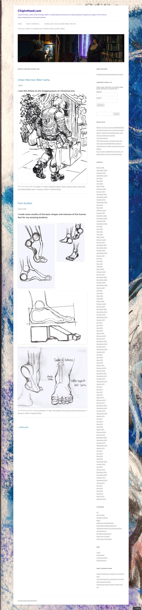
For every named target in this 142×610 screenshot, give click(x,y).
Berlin (38, 187)
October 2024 (101, 173)
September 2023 (102, 202)
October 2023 (101, 200)
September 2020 (102, 285)
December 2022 (102, 216)
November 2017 (102, 376)
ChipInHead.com (29, 11)
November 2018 (102, 344)
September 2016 (102, 413)
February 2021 (101, 272)
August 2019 (101, 320)
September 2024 (102, 176)
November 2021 (102, 248)
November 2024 (102, 170)
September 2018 (102, 349)
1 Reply (20, 85)
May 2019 (100, 328)
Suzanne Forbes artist (78, 410)
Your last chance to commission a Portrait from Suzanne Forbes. (41, 29)
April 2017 (100, 395)
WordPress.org (101, 560)
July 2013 (99, 486)
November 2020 (102, 280)
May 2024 (100, 181)
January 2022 (101, 242)
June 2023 (100, 205)
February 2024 (101, 189)
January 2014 (101, 470)
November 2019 (102, 312)
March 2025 (100, 168)
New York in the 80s (103, 536)
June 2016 (100, 421)
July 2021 (99, 258)
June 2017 (100, 389)
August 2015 (101, 448)
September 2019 (102, 317)
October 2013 (101, 478)
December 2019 (102, 309)
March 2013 (100, 496)
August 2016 (101, 416)
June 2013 (100, 488)
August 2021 (101, 256)
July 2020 (99, 291)
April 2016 (100, 427)
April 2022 (100, 234)
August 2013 (101, 483)
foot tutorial (66, 410)
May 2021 (100, 264)
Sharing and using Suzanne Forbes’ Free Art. (60, 24)
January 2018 (101, 371)
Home (20, 24)
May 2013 (100, 491)
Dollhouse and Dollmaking (105, 523)
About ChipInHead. (32, 24)
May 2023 (100, 208)
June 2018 (100, 357)
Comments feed (102, 558)
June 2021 (100, 261)
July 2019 (99, 323)
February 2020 (101, 304)
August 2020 (101, 288)
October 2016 (101, 411)
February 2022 (101, 240)
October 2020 (101, 283)
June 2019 (100, 325)
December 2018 (102, 341)
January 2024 (101, 192)
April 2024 (100, 184)
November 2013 (102, 475)
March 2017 (100, 397)
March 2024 (100, 186)
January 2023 (101, 213)
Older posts (23, 427)
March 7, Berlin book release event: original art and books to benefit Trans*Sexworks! (110, 135)
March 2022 (100, 237)
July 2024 (99, 178)
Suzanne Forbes (71, 187)
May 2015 (100, 456)
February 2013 (101, 499)
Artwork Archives (102, 518)
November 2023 (102, 197)
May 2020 (100, 296)
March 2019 (100, 333)
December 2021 (102, 245)
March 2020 (100, 301)
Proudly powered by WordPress (27, 601)
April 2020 (100, 299)
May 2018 (100, 360)
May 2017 (100, 392)
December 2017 (102, 373)
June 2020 (100, 293)
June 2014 (100, 467)
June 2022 (100, 229)
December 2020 (102, 277)
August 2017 (101, 384)
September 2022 (102, 224)
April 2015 (100, 459)
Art (35, 187)
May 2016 (100, 424)
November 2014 (102, 462)
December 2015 (102, 438)
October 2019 (101, 315)
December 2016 (102, 405)
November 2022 (102, 218)
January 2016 (101, 435)
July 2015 (99, 451)
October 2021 (101, 250)
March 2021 (100, 269)
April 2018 (100, 363)
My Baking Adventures (104, 534)
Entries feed (100, 555)
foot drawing (57, 410)
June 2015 (100, 454)
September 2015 (102, 446)
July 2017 (99, 387)
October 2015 (101, 443)
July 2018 (99, 355)
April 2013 (100, 494)
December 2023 (102, 194)
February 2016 (101, 432)
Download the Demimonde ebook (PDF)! (110, 74)
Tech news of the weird (104, 539)
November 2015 (102, 440)
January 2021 (101, 274)
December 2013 (102, 472)
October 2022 (101, 221)
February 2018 (101, 368)
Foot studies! (25, 203)
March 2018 (100, 365)
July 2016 (99, 419)
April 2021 (100, 266)
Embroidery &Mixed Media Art (106, 526)
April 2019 (100, 331)
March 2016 (100, 429)
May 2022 (100, 232)
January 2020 (101, 307)
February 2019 (101, 336)
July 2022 (99, 226)
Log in (99, 552)
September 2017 (102, 381)
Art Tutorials (41, 410)
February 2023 (101, 210)
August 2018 (101, 352)
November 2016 (102, 408)
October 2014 (101, 464)
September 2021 (102, 253)
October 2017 (101, 379)
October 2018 (101, 347)
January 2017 (101, 403)
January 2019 (101, 339)
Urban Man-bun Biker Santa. (34, 79)
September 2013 (102, 480)
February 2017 (101, 400)
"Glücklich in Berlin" (55, 187)
